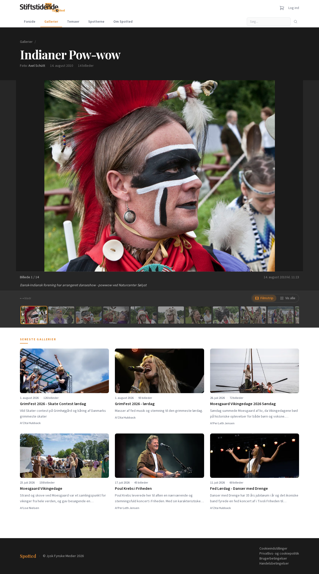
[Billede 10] (281, 315)
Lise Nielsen (31, 508)
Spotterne (96, 21)
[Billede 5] (144, 315)
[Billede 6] (171, 315)
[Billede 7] (198, 315)
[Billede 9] (253, 315)
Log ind (293, 7)
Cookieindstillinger (273, 548)
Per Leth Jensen (224, 423)
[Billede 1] (34, 315)
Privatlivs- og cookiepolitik (279, 553)
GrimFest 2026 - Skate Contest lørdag (53, 404)
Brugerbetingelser (273, 558)
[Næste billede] (293, 176)
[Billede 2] (61, 315)
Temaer (73, 21)
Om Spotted (123, 21)
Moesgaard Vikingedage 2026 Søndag (243, 404)
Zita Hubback (32, 423)
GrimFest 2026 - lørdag (135, 404)
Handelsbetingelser (274, 563)
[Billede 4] (116, 315)
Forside (29, 21)
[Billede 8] (226, 315)
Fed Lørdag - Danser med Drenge (239, 488)
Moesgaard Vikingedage (41, 488)
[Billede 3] (89, 315)
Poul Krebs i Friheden (133, 488)
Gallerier (51, 21)
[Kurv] (281, 7)
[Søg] (295, 21)
